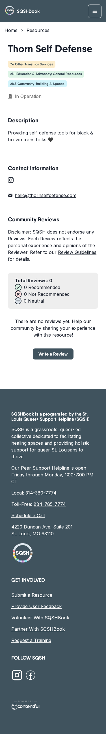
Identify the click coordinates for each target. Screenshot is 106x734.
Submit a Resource (31, 595)
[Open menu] (94, 11)
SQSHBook (28, 11)
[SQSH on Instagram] (17, 675)
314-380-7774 (41, 493)
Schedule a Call (28, 515)
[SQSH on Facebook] (30, 675)
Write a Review (53, 354)
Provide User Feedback (36, 606)
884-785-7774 (50, 504)
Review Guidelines (77, 252)
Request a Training (31, 640)
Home (11, 30)
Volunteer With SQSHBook (40, 617)
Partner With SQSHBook (38, 629)
